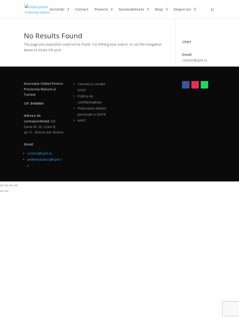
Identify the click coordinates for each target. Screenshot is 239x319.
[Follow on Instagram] (195, 85)
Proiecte (101, 9)
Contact (81, 9)
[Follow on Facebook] (186, 85)
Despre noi (182, 9)
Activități (57, 9)
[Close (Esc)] (16, 185)
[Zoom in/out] (2, 185)
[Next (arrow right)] (6, 191)
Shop (159, 9)
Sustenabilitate (131, 9)
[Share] (11, 185)
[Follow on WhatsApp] (204, 85)
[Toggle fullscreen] (6, 185)
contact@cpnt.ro (39, 153)
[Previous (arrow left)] (2, 191)
